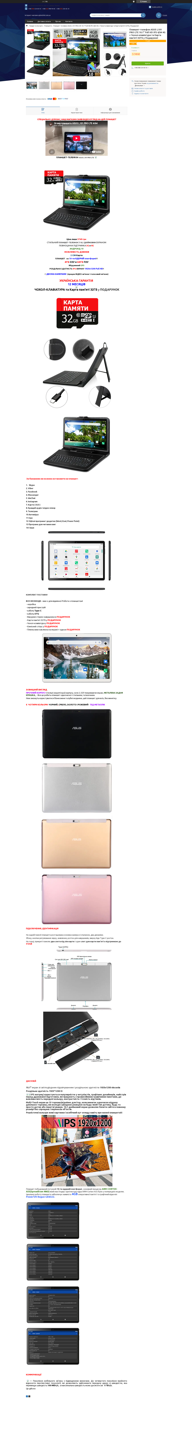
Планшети (48, 26)
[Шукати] (143, 15)
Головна (30, 21)
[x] (29, 1397)
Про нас (58, 21)
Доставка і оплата (44, 21)
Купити (147, 63)
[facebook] (27, 1397)
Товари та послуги (36, 26)
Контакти (68, 21)
